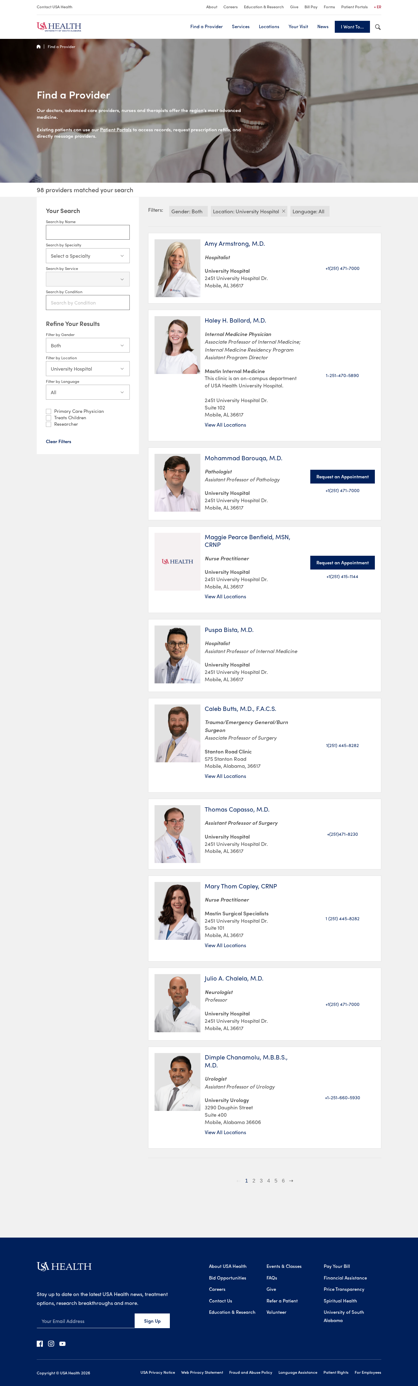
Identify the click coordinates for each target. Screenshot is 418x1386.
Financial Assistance (345, 1277)
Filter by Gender (60, 334)
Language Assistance (297, 1372)
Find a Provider (206, 26)
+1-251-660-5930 (342, 1097)
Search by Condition (64, 291)
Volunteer (276, 1312)
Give (294, 6)
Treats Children (70, 417)
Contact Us (220, 1300)
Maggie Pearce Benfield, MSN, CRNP (247, 540)
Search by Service (62, 268)
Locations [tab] (269, 26)
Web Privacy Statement (202, 1372)
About (211, 6)
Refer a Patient (282, 1300)
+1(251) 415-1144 (342, 576)
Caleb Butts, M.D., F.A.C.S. (240, 708)
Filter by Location (61, 358)
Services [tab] (241, 26)
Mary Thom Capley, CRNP (241, 886)
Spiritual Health (340, 1300)
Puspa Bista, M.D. (229, 629)
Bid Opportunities (227, 1277)
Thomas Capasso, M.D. (237, 809)
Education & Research (264, 6)
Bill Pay (311, 6)
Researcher (66, 424)
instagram (51, 1343)
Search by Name (61, 221)
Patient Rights (336, 1372)
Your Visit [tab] (298, 26)
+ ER (377, 6)
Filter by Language (62, 381)
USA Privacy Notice (157, 1372)
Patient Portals (354, 6)
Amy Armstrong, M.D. (235, 243)
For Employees (368, 1372)
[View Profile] (177, 268)
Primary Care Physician (79, 411)
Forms (329, 6)
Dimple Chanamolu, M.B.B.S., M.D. (246, 1061)
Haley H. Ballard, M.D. (235, 320)
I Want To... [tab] (352, 26)
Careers (230, 6)
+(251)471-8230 (342, 834)
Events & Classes (284, 1266)
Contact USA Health (55, 6)
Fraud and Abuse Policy (250, 1372)
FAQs (272, 1277)
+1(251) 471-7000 (343, 268)
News (323, 26)
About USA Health (228, 1266)
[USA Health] (64, 1269)
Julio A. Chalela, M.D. (234, 978)
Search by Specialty (63, 245)
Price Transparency (344, 1289)
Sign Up (152, 1320)
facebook (40, 1343)
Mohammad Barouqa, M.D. (243, 458)
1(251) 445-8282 (342, 745)
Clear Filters (58, 441)
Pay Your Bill (337, 1266)
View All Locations (225, 424)
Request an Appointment (342, 476)
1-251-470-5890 (342, 375)
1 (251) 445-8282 (343, 918)
